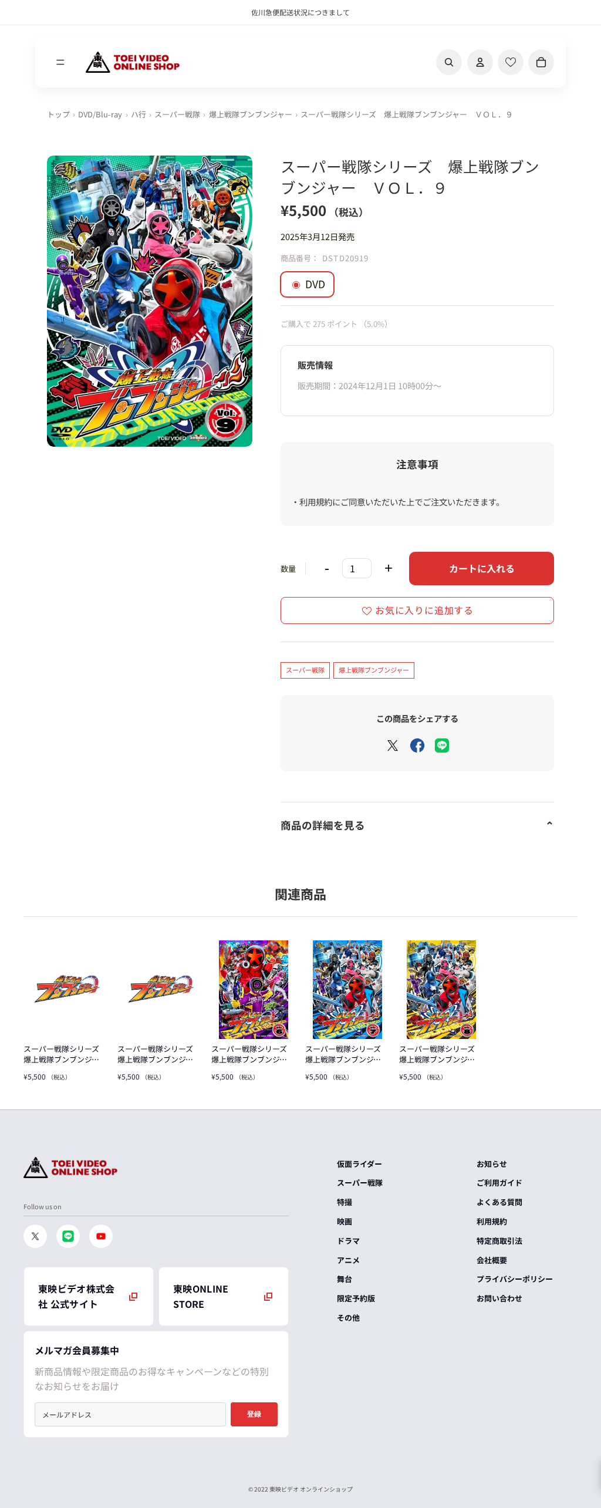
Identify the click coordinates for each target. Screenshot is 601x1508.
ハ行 (138, 114)
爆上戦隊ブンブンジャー (250, 114)
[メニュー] (60, 62)
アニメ (348, 1260)
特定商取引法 (499, 1240)
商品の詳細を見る (323, 825)
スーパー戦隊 (177, 114)
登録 (254, 1414)
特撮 (344, 1201)
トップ (58, 114)
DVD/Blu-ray (100, 114)
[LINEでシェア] (442, 745)
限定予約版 (356, 1298)
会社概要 (492, 1260)
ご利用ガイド (499, 1182)
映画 (344, 1221)
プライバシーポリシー (515, 1278)
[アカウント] (480, 62)
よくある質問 (499, 1201)
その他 (348, 1317)
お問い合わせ (499, 1298)
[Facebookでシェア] (417, 745)
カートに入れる (482, 568)
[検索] (449, 62)
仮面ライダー (359, 1163)
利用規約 (492, 1221)
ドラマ (348, 1240)
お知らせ (492, 1163)
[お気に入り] (511, 62)
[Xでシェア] (392, 745)
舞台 (344, 1278)
